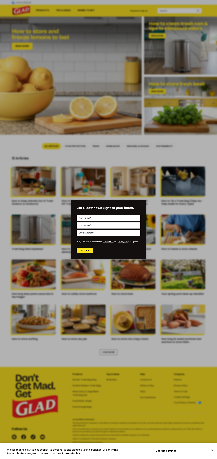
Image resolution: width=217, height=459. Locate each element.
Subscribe (84, 250)
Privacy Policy (123, 242)
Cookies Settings (165, 450)
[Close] (212, 450)
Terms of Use (108, 242)
